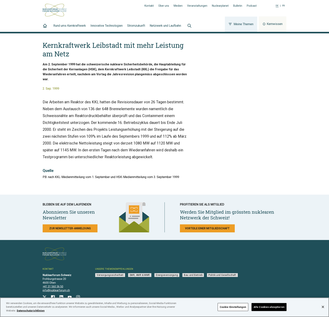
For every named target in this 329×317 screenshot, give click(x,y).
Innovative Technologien (106, 25)
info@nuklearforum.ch (56, 290)
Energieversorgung (167, 275)
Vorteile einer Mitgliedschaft (207, 228)
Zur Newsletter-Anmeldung (70, 228)
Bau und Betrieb (193, 275)
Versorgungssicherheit (110, 275)
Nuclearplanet (220, 5)
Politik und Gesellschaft (222, 275)
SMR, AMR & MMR (140, 275)
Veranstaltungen (197, 5)
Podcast (252, 5)
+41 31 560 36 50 (53, 286)
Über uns (163, 5)
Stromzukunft (136, 25)
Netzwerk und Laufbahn (165, 25)
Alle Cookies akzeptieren (269, 307)
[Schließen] (323, 307)
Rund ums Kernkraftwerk (69, 25)
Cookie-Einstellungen (233, 307)
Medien (178, 5)
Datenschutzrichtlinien (31, 310)
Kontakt (149, 5)
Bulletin (237, 5)
